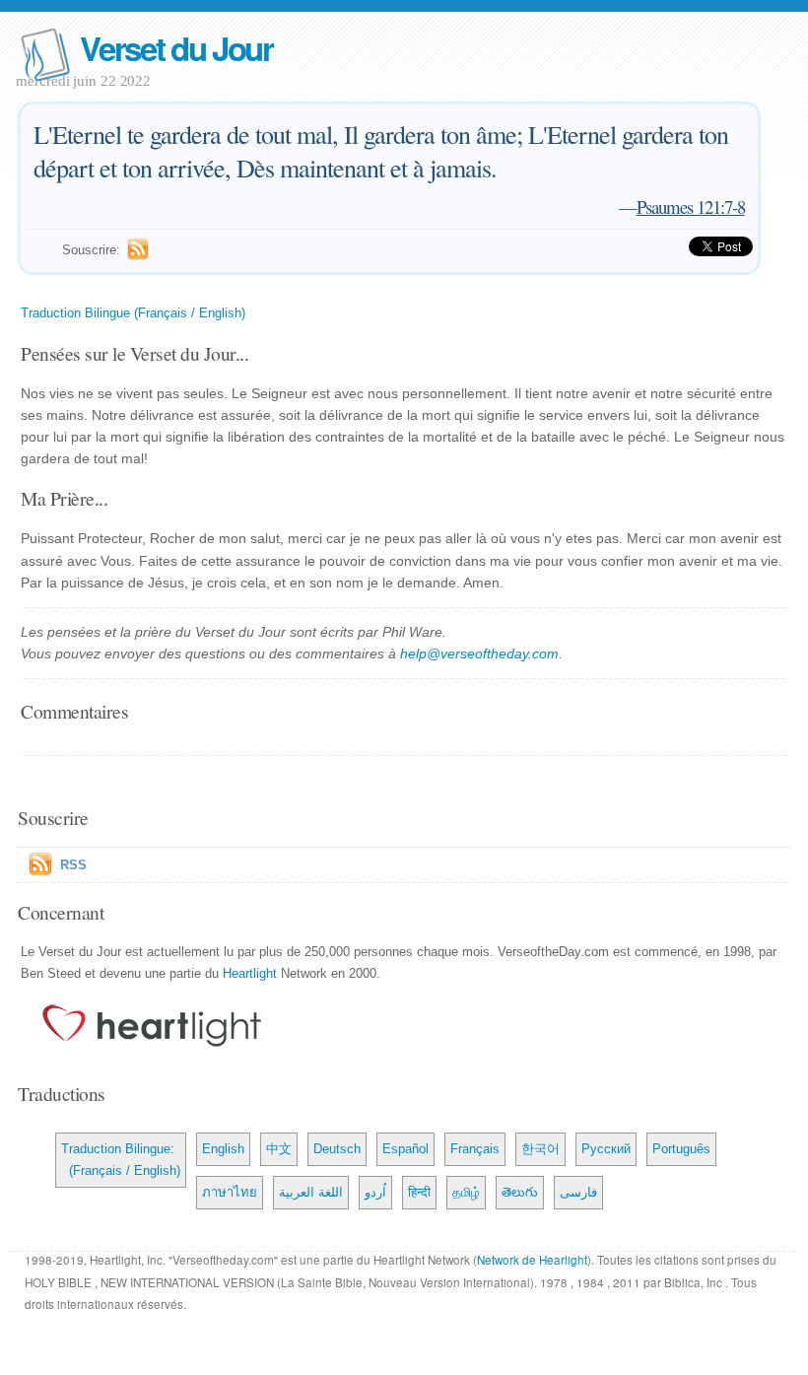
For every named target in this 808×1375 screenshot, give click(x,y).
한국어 (540, 1148)
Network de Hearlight (532, 1260)
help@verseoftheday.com (479, 653)
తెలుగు (520, 1192)
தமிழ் (466, 1192)
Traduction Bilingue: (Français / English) (120, 1159)
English (223, 1148)
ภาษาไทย (229, 1192)
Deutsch (337, 1148)
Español (405, 1148)
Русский (606, 1148)
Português (681, 1148)
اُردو (375, 1192)
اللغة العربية (311, 1192)
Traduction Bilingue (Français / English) (133, 313)
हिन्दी (419, 1192)
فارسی (578, 1192)
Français (475, 1148)
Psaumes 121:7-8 (691, 206)
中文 (279, 1148)
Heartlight (250, 973)
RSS (73, 865)
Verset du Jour (176, 48)
